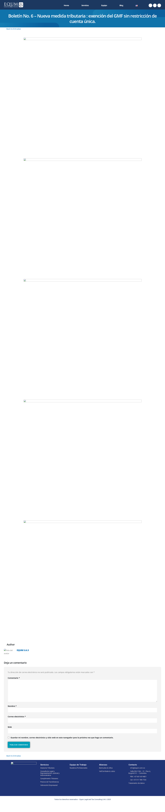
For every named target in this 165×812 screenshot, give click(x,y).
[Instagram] (155, 5)
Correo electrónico (17, 716)
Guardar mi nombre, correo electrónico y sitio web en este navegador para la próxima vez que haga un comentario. (62, 737)
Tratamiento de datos (137, 783)
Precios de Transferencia (49, 782)
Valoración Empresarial (48, 785)
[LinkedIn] (159, 5)
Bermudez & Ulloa (106, 768)
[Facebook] (150, 5)
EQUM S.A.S (23, 650)
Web (10, 727)
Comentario (14, 678)
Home (66, 5)
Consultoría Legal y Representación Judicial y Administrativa (49, 773)
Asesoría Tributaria (47, 768)
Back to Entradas (13, 29)
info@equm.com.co (137, 768)
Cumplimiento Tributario (49, 778)
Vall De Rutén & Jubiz (107, 771)
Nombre (12, 706)
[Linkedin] (89, 807)
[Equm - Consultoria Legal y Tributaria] (13, 5)
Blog (121, 5)
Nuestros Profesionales (78, 768)
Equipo (104, 5)
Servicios (85, 5)
